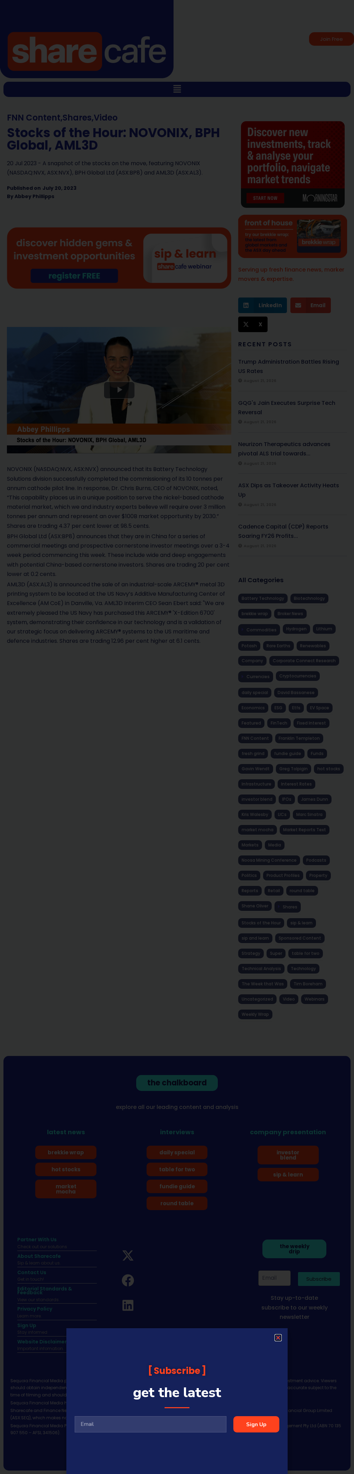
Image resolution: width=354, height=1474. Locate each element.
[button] (278, 1337)
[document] (177, 737)
